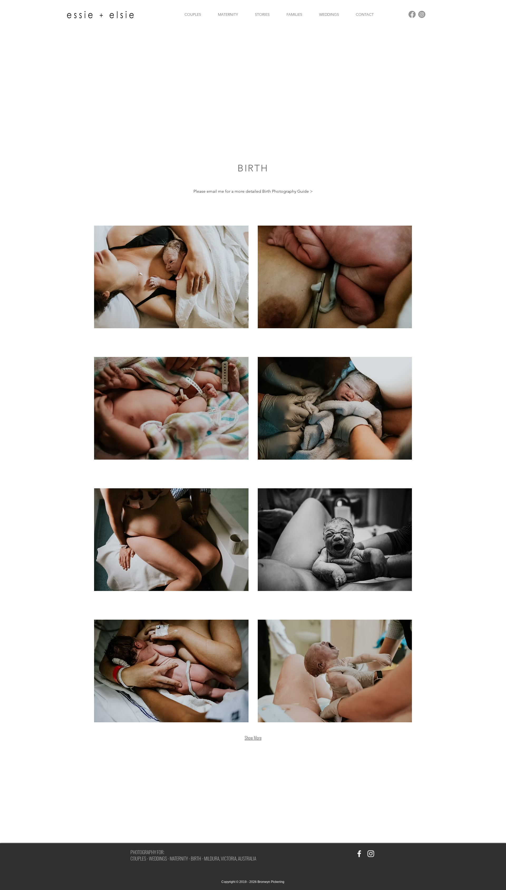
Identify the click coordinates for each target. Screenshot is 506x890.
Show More (253, 737)
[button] (171, 277)
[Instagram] (421, 14)
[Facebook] (412, 14)
